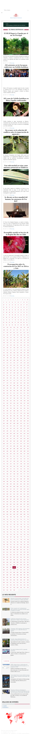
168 (14, 347)
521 (17, 458)
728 (14, 524)
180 (28, 350)
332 (28, 398)
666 (21, 504)
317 (4, 395)
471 (11, 443)
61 (18, 314)
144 (14, 340)
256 (14, 375)
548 (28, 466)
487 (11, 448)
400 (14, 420)
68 (12, 317)
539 (24, 463)
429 (4, 431)
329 (17, 398)
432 (14, 431)
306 (21, 390)
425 (17, 428)
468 (28, 441)
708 (28, 516)
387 (24, 415)
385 (17, 415)
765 (4, 537)
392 (14, 418)
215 (11, 362)
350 (7, 405)
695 (11, 514)
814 (7, 552)
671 (11, 506)
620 (28, 489)
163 (24, 345)
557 (4, 471)
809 (17, 549)
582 (7, 479)
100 (27, 325)
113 (17, 330)
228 (28, 365)
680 (14, 509)
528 (14, 461)
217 (17, 362)
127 (11, 335)
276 (28, 380)
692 (28, 511)
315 (24, 393)
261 (4, 378)
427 (24, 428)
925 (4, 587)
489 (17, 448)
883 (24, 572)
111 (10, 330)
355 (24, 405)
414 (7, 426)
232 (14, 367)
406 (7, 423)
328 (14, 398)
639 (11, 496)
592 (14, 481)
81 (23, 319)
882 (21, 572)
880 (14, 572)
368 (14, 410)
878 (7, 572)
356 (28, 405)
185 (17, 352)
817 (17, 552)
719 (11, 521)
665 (17, 504)
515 (24, 456)
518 (7, 458)
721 (17, 521)
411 (24, 423)
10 (27, 299)
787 (24, 542)
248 (14, 373)
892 (28, 574)
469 (4, 443)
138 (21, 337)
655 (11, 501)
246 (7, 373)
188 (28, 352)
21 (6, 304)
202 (21, 357)
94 (9, 325)
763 (24, 534)
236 (28, 367)
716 (28, 519)
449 (17, 436)
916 (28, 582)
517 (4, 458)
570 (21, 473)
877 (4, 572)
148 (28, 340)
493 (4, 451)
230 (7, 367)
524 (28, 458)
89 (21, 322)
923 (24, 585)
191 (11, 355)
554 (21, 468)
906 (21, 580)
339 (24, 400)
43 (18, 309)
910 (7, 582)
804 (28, 547)
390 (7, 418)
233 (17, 367)
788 (28, 542)
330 (21, 398)
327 (11, 398)
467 (24, 441)
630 (7, 494)
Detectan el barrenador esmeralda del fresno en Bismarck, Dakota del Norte (20, 599)
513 (17, 456)
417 (17, 426)
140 (28, 337)
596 (28, 481)
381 (4, 415)
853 (4, 564)
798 (7, 547)
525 (4, 461)
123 (24, 332)
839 (11, 559)
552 (14, 468)
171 (24, 347)
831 (11, 557)
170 (21, 347)
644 (28, 496)
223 (11, 365)
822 (7, 554)
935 (11, 590)
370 (21, 410)
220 (28, 362)
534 (7, 463)
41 (12, 309)
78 (15, 319)
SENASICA (5, 707)
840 (14, 559)
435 (24, 431)
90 (23, 322)
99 (23, 325)
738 (21, 527)
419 (24, 426)
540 (28, 463)
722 (21, 521)
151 (11, 342)
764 (28, 534)
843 (24, 559)
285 (4, 385)
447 (11, 436)
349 (4, 405)
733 (4, 527)
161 (17, 345)
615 (11, 489)
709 (4, 519)
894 (7, 577)
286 (7, 385)
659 (24, 501)
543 (11, 466)
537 (17, 463)
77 (12, 319)
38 (3, 309)
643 (24, 496)
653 (4, 501)
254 (7, 375)
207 (11, 360)
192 (14, 355)
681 (17, 509)
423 (11, 428)
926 (7, 587)
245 (4, 373)
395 (24, 418)
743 (11, 529)
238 (7, 370)
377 (17, 413)
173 (4, 350)
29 (3, 307)
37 (26, 307)
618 (21, 489)
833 (17, 557)
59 (12, 314)
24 (15, 304)
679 (11, 509)
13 (9, 302)
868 (28, 567)
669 (4, 506)
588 (28, 479)
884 (28, 572)
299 (24, 388)
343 (11, 403)
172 (28, 347)
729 (17, 524)
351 (11, 405)
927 (11, 587)
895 (11, 577)
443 (24, 433)
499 (24, 451)
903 (11, 580)
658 (21, 501)
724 (28, 521)
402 (21, 420)
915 (24, 582)
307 (24, 390)
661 (4, 504)
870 (7, 569)
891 (24, 574)
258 (21, 375)
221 (4, 365)
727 (11, 524)
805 (4, 549)
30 (6, 307)
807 (11, 549)
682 (21, 509)
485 (4, 448)
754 (21, 532)
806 (7, 549)
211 (24, 360)
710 (7, 519)
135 (11, 337)
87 (15, 322)
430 (7, 431)
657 (17, 501)
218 (21, 362)
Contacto (22, 7)
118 (7, 332)
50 (12, 312)
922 (21, 585)
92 (3, 325)
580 (28, 476)
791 (11, 544)
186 (21, 352)
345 (17, 403)
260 (28, 375)
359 (11, 408)
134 (7, 337)
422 (7, 428)
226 (21, 365)
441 (17, 433)
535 (11, 463)
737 (17, 527)
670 (7, 506)
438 (7, 433)
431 (11, 431)
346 (21, 403)
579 (24, 476)
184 (14, 352)
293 (4, 388)
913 (17, 582)
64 (26, 314)
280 (14, 383)
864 (14, 567)
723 (24, 521)
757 (4, 534)
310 (7, 393)
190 (7, 355)
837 (4, 559)
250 (21, 373)
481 (17, 446)
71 (21, 317)
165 (4, 347)
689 (17, 511)
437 (4, 433)
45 (23, 309)
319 (11, 395)
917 (4, 585)
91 (26, 322)
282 (21, 383)
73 (26, 317)
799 (11, 547)
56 (3, 314)
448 (14, 436)
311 (10, 393)
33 (15, 307)
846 (7, 562)
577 (17, 476)
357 (4, 408)
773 (4, 539)
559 (11, 471)
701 (4, 516)
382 (7, 415)
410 (21, 423)
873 (17, 569)
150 (7, 342)
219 (24, 362)
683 (24, 509)
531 (24, 461)
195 (24, 355)
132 (28, 335)
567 (11, 473)
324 (28, 395)
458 (21, 438)
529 (17, 461)
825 (17, 554)
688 (14, 511)
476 (28, 443)
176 (14, 350)
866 (21, 567)
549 (4, 468)
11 (3, 302)
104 (14, 327)
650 (21, 499)
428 (28, 428)
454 (7, 438)
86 (12, 322)
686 (7, 511)
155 (24, 342)
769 (17, 537)
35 (21, 307)
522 (21, 458)
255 (11, 375)
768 (14, 537)
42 (15, 309)
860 (28, 564)
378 (21, 413)
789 (4, 544)
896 (14, 577)
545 (17, 466)
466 (21, 441)
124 (27, 332)
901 (4, 580)
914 (21, 582)
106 (21, 327)
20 (3, 304)
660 (28, 501)
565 (4, 473)
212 (28, 360)
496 (14, 451)
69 (15, 317)
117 (4, 332)
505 (17, 453)
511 (10, 456)
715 (24, 519)
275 (24, 380)
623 (11, 491)
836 (28, 557)
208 (14, 360)
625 (17, 491)
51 (15, 312)
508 (28, 453)
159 (11, 345)
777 (17, 539)
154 (21, 342)
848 (14, 562)
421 (4, 428)
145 (17, 340)
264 (14, 378)
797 (4, 547)
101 (4, 327)
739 (24, 527)
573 (4, 476)
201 (17, 357)
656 (14, 501)
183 (11, 352)
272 (14, 380)
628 (28, 491)
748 (28, 529)
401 (17, 420)
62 (21, 314)
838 (7, 559)
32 (12, 307)
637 (4, 496)
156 (28, 342)
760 (14, 534)
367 (11, 410)
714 (21, 519)
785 (17, 542)
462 (7, 441)
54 (23, 312)
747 (24, 529)
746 (21, 529)
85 (9, 322)
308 (28, 390)
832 (14, 557)
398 (7, 420)
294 (7, 388)
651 (24, 499)
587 (24, 479)
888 (14, 574)
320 (14, 395)
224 (14, 365)
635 (24, 494)
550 (7, 468)
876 (28, 569)
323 (24, 395)
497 (17, 451)
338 (21, 400)
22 (9, 304)
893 (4, 577)
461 (4, 441)
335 (11, 400)
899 (24, 577)
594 (21, 481)
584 (14, 479)
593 (17, 481)
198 (7, 357)
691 (24, 511)
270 (7, 380)
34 (18, 307)
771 (24, 537)
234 (21, 367)
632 (14, 494)
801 (17, 547)
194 (21, 355)
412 (28, 423)
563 (24, 471)
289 (17, 385)
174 (7, 350)
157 (4, 345)
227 (24, 365)
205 (4, 360)
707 (24, 516)
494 (7, 451)
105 (17, 327)
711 (10, 519)
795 (24, 544)
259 (24, 375)
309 (4, 393)
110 (7, 330)
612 (28, 486)
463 (11, 441)
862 (7, 567)
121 (17, 332)
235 (24, 367)
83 (3, 322)
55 (26, 312)
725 (4, 524)
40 (9, 309)
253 (4, 375)
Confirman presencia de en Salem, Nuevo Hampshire (20, 619)
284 (28, 383)
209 (17, 360)
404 (28, 420)
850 (21, 562)
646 (7, 499)
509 (4, 456)
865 (17, 567)
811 (24, 549)
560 (14, 471)
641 (17, 496)
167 (11, 347)
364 (28, 408)
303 (11, 390)
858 (21, 564)
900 (28, 577)
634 (21, 494)
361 (17, 408)
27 (23, 304)
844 (28, 559)
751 (11, 532)
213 (4, 362)
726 (7, 524)
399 (11, 420)
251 (24, 373)
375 (11, 413)
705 (17, 516)
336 (14, 400)
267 (24, 378)
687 (11, 511)
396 (28, 418)
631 (11, 494)
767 (11, 537)
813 (4, 552)
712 (14, 519)
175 (11, 350)
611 (24, 486)
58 (9, 314)
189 (4, 355)
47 (3, 312)
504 (14, 453)
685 (4, 511)
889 (17, 574)
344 (14, 403)
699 (24, 514)
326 (7, 398)
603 (24, 484)
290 (21, 385)
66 (6, 317)
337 (17, 400)
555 (24, 468)
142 (7, 340)
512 (14, 456)
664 (14, 504)
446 (7, 436)
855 (11, 564)
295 (11, 388)
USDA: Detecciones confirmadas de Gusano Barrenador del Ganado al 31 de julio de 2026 (20, 665)
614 (7, 489)
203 (24, 357)
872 (14, 569)
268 (28, 378)
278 (7, 383)
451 (24, 436)
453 (4, 438)
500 (28, 451)
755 (24, 532)
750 (7, 532)
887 (11, 574)
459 (24, 438)
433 (17, 431)
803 (24, 547)
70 (18, 317)
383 (11, 415)
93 (6, 325)
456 (14, 438)
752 (14, 532)
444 (28, 433)
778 (21, 539)
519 (11, 458)
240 (14, 370)
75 (6, 319)
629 (4, 494)
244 (28, 370)
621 (4, 491)
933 (4, 590)
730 (21, 524)
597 (4, 484)
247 (11, 373)
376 (14, 413)
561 (17, 471)
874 (21, 569)
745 (17, 529)
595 (24, 481)
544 (14, 466)
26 (21, 304)
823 (11, 554)
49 (9, 312)
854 (7, 564)
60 (15, 314)
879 (11, 572)
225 (17, 365)
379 (24, 413)
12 (6, 302)
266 (21, 378)
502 (7, 453)
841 (17, 559)
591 (11, 481)
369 (17, 410)
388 (28, 415)
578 (21, 476)
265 (17, 378)
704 (14, 516)
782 (7, 542)
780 (28, 539)
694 (7, 514)
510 (7, 456)
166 (7, 347)
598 (7, 484)
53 (21, 312)
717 (4, 521)
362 (21, 408)
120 (14, 332)
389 (4, 418)
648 (14, 499)
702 (7, 516)
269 (4, 380)
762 (21, 534)
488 (14, 448)
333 (4, 400)
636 (28, 494)
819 (24, 552)
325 (4, 398)
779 (24, 539)
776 (14, 539)
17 (21, 302)
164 (28, 345)
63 (23, 314)
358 (7, 408)
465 (17, 441)
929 (17, 587)
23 (12, 304)
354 (21, 405)
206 (7, 360)
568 (14, 473)
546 (21, 466)
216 (14, 362)
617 (17, 489)
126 (7, 335)
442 (21, 433)
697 (17, 514)
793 (17, 544)
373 (4, 413)
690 (21, 511)
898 (21, 577)
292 (28, 385)
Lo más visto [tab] (6, 661)
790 (7, 544)
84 (6, 322)
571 (24, 473)
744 (14, 529)
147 (24, 340)
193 (17, 355)
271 (11, 380)
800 (14, 547)
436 (28, 431)
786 (21, 542)
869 (4, 569)
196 (28, 355)
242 (21, 370)
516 (28, 456)
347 (24, 403)
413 (4, 426)
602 (21, 484)
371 (24, 410)
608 (14, 486)
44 (21, 309)
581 (4, 479)
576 (14, 476)
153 (17, 342)
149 (4, 342)
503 (11, 453)
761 (17, 534)
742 (7, 529)
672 (14, 506)
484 (28, 446)
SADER (5, 706)
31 (9, 307)
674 (21, 506)
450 (21, 436)
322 (21, 395)
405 (4, 423)
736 (14, 527)
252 (28, 373)
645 (4, 499)
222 (7, 365)
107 (24, 327)
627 (24, 491)
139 (24, 337)
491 (24, 448)
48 (6, 312)
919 (11, 585)
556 (28, 468)
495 (11, 451)
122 (21, 332)
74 (3, 319)
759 (11, 534)
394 (21, 418)
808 (14, 549)
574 (7, 476)
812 (28, 549)
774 (7, 539)
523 (24, 458)
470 (7, 443)
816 (14, 552)
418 (21, 426)
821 (4, 554)
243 (24, 370)
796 (28, 544)
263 (11, 378)
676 (28, 506)
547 (24, 466)
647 (11, 499)
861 (4, 567)
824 (14, 554)
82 (26, 319)
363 (24, 408)
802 (21, 547)
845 (4, 562)
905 (17, 580)
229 (4, 367)
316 (28, 393)
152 (14, 342)
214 (7, 362)
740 (28, 527)
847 (11, 562)
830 (7, 557)
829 (4, 557)
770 (21, 537)
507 (24, 453)
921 (17, 585)
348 (28, 403)
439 (11, 433)
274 (21, 380)
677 (4, 509)
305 (17, 390)
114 (20, 330)
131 (24, 335)
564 (28, 471)
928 (14, 587)
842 (21, 559)
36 (23, 307)
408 (14, 423)
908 (28, 580)
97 (18, 325)
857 (17, 564)
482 (21, 446)
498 (21, 451)
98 (21, 325)
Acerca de (14, 7)
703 (11, 516)
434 (21, 431)
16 (18, 302)
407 (11, 423)
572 (28, 473)
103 (11, 327)
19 (26, 302)
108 (28, 327)
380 (28, 413)
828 (28, 554)
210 (21, 360)
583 (11, 479)
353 (17, 405)
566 (7, 473)
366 (7, 410)
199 (11, 357)
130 (21, 335)
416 (14, 426)
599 (11, 484)
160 (14, 345)
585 (17, 479)
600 (14, 484)
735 (11, 527)
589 (4, 481)
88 (18, 322)
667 (24, 504)
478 (7, 446)
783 (11, 542)
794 (21, 544)
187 (24, 352)
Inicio (9, 7)
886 (7, 574)
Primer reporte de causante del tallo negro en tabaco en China (20, 609)
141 (4, 340)
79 (18, 319)
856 (14, 564)
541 (4, 466)
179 (24, 350)
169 (17, 347)
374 (7, 413)
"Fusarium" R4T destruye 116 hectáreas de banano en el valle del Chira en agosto (20, 629)
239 (11, 370)
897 (17, 577)
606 (7, 486)
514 (21, 456)
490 (21, 448)
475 (24, 443)
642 (21, 496)
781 (4, 542)
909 (4, 582)
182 (7, 352)
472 (14, 443)
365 (4, 410)
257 (17, 375)
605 (4, 486)
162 (21, 345)
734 (7, 527)
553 (17, 468)
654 (7, 501)
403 (24, 420)
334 (7, 400)
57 (6, 314)
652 (28, 499)
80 (21, 319)
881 (17, 572)
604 (28, 484)
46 (26, 309)
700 (28, 514)
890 (21, 574)
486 (7, 448)
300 (28, 388)
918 (7, 585)
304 (14, 390)
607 (11, 486)
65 (3, 317)
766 (7, 537)
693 (4, 514)
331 (24, 398)
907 (24, 580)
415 (11, 426)
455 (11, 438)
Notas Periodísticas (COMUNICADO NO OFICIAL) (15, 25)
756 (28, 532)
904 (14, 580)
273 (17, 380)
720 (14, 521)
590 (7, 481)
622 (7, 491)
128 (14, 335)
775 (11, 539)
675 (24, 506)
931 (24, 587)
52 (18, 312)
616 (14, 489)
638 (7, 496)
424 (14, 428)
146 (21, 340)
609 (17, 486)
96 (15, 325)
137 (17, 337)
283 (24, 383)
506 (21, 453)
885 (4, 574)
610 (21, 486)
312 (14, 393)
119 (10, 332)
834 (21, 557)
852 (28, 562)
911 (10, 582)
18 (23, 302)
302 (7, 390)
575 (11, 476)
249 (17, 373)
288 (14, 385)
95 (12, 325)
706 (21, 516)
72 (23, 317)
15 (15, 302)
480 (14, 446)
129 (17, 335)
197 (4, 357)
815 (11, 552)
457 (17, 438)
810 (21, 549)
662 (7, 504)
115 (24, 330)
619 (24, 489)
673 (17, 506)
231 (11, 367)
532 (28, 461)
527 (11, 461)
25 (18, 304)
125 (4, 335)
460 (28, 438)
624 (14, 491)
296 (14, 388)
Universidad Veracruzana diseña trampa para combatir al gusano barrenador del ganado (20, 676)
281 (17, 383)
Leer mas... (13, 94)
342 (7, 403)
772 (28, 537)
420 (28, 426)
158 (7, 345)
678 (7, 509)
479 (11, 446)
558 (7, 471)
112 (14, 330)
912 (14, 582)
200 (14, 357)
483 (24, 446)
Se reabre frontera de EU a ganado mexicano (19, 650)
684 (28, 509)
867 (24, 567)
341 (4, 403)
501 (4, 453)
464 (14, 441)
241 (17, 370)
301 (4, 390)
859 (24, 564)
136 (14, 337)
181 (4, 352)
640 (14, 496)
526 (7, 461)
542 (7, 466)
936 (14, 590)
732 (28, 524)
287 (11, 385)
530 (21, 461)
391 (11, 418)
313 (17, 393)
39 (6, 309)
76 (9, 319)
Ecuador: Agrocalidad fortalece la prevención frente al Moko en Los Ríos (20, 639)
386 (21, 415)
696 (14, 514)
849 (17, 562)
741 (4, 529)
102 (7, 327)
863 (11, 567)
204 (28, 357)
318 (7, 395)
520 (14, 458)
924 (28, 585)
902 (7, 580)
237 (4, 370)
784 (14, 542)
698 (21, 514)
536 (14, 463)
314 (21, 393)
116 (27, 330)
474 (21, 443)
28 (26, 304)
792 (14, 544)
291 (24, 385)
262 (7, 378)
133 (4, 337)
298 (21, 388)
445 (4, 436)
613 (4, 489)
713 (17, 519)
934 (7, 590)
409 (17, 423)
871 (11, 569)
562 (21, 471)
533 (4, 463)
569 (17, 473)
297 (17, 388)
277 (4, 383)
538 (21, 463)
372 (28, 410)
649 (17, 499)
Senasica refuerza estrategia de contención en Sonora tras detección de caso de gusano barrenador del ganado (20, 691)
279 (11, 383)
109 (4, 330)
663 (11, 504)
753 (17, 532)
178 (21, 350)
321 (17, 395)
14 (12, 302)
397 (4, 420)
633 (17, 494)
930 (21, 587)
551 (11, 468)
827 (24, 554)
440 (14, 433)
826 (21, 554)
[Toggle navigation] (1, 12)
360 (14, 408)
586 (21, 479)
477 (4, 446)
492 (28, 448)
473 (17, 443)
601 (17, 484)
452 (28, 436)
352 (14, 405)
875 (24, 569)
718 (7, 521)
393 (17, 418)
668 (28, 504)
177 (17, 350)
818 (21, 552)
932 (28, 587)
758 (7, 534)
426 (21, 428)
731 (24, 524)
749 (4, 532)
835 (24, 557)
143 (11, 340)
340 (28, 400)
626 (21, 491)
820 (28, 552)
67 (9, 317)
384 (14, 415)
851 (24, 562)
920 (14, 585)
